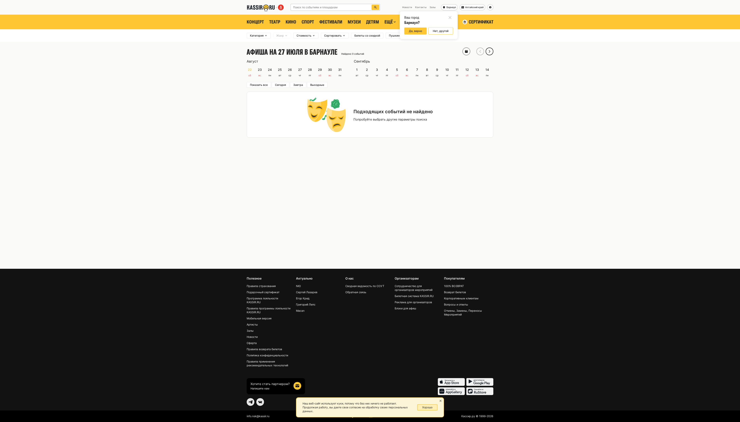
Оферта (252, 343)
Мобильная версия (259, 318)
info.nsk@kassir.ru (258, 416)
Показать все (259, 84)
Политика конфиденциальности (267, 355)
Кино (291, 22)
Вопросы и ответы (456, 304)
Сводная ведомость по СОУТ (364, 286)
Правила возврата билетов (264, 349)
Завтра (298, 84)
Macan (300, 310)
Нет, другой (440, 31)
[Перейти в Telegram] (250, 402)
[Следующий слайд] (489, 51)
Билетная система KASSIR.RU (414, 296)
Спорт (308, 22)
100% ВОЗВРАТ (454, 286)
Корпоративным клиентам (461, 298)
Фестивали (330, 22)
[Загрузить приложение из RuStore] (479, 391)
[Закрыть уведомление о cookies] (440, 401)
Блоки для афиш (405, 308)
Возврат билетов (455, 292)
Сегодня (280, 84)
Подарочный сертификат (263, 292)
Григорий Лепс (305, 304)
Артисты (252, 324)
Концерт (255, 22)
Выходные (317, 84)
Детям (372, 22)
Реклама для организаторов (413, 302)
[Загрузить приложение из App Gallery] (451, 391)
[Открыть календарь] (466, 51)
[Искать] (375, 7)
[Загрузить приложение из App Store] (451, 382)
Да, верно (415, 31)
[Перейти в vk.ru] (260, 402)
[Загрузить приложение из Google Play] (479, 382)
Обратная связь (355, 292)
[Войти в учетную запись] (490, 7)
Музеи (354, 22)
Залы (250, 330)
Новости (252, 336)
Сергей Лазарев (306, 292)
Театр (274, 22)
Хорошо (427, 407)
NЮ (298, 286)
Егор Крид (302, 298)
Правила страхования (261, 286)
